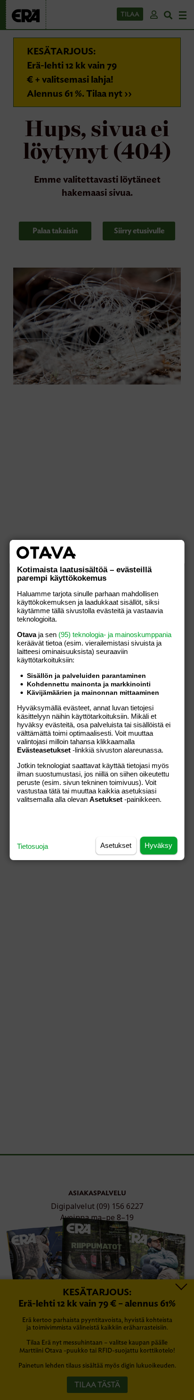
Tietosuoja (32, 846)
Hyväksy (158, 845)
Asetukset (115, 845)
